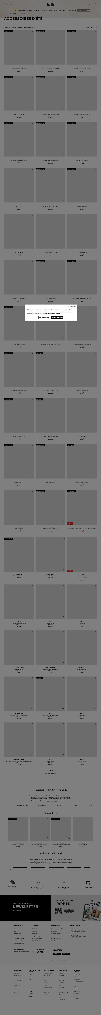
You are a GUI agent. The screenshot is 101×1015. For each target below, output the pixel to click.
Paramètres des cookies (44, 317)
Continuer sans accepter (71, 306)
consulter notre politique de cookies (53, 313)
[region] (51, 313)
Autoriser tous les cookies (57, 317)
